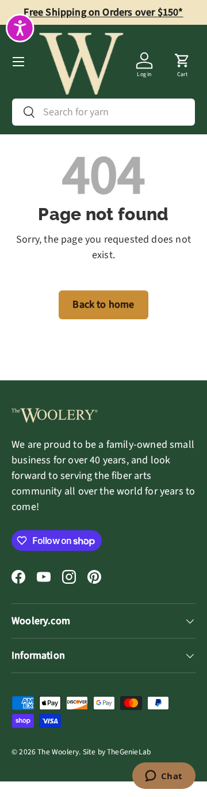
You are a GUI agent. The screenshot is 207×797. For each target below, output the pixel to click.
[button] (182, 61)
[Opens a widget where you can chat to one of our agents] (163, 776)
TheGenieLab (129, 751)
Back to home (103, 304)
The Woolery (58, 751)
